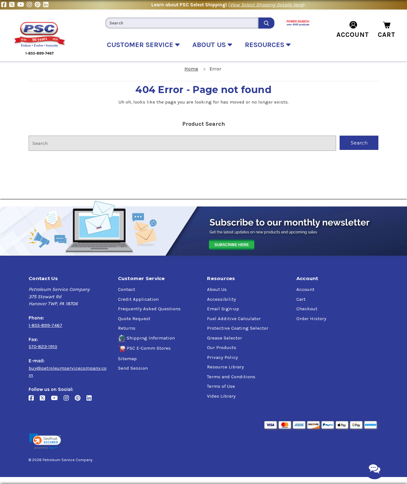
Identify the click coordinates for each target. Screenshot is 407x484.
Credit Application (138, 299)
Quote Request (134, 318)
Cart (301, 299)
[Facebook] (5, 5)
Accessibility (221, 299)
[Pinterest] (39, 5)
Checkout (306, 309)
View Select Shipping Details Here (266, 5)
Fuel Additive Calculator (234, 318)
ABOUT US (210, 45)
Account (305, 289)
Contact (126, 289)
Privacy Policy (222, 357)
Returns (126, 328)
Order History (311, 318)
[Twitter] (13, 5)
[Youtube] (22, 5)
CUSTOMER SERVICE (141, 45)
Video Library (221, 396)
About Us (217, 289)
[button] (45, 441)
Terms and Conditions (231, 377)
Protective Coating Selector (237, 328)
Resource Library (225, 367)
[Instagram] (31, 5)
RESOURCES (265, 45)
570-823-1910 (43, 346)
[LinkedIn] (46, 5)
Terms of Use (221, 386)
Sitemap (127, 358)
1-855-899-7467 (45, 325)
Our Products (221, 347)
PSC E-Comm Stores (149, 348)
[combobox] (182, 23)
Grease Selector (224, 338)
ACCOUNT (352, 34)
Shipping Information (151, 338)
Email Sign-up (223, 309)
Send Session (133, 368)
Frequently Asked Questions (149, 309)
